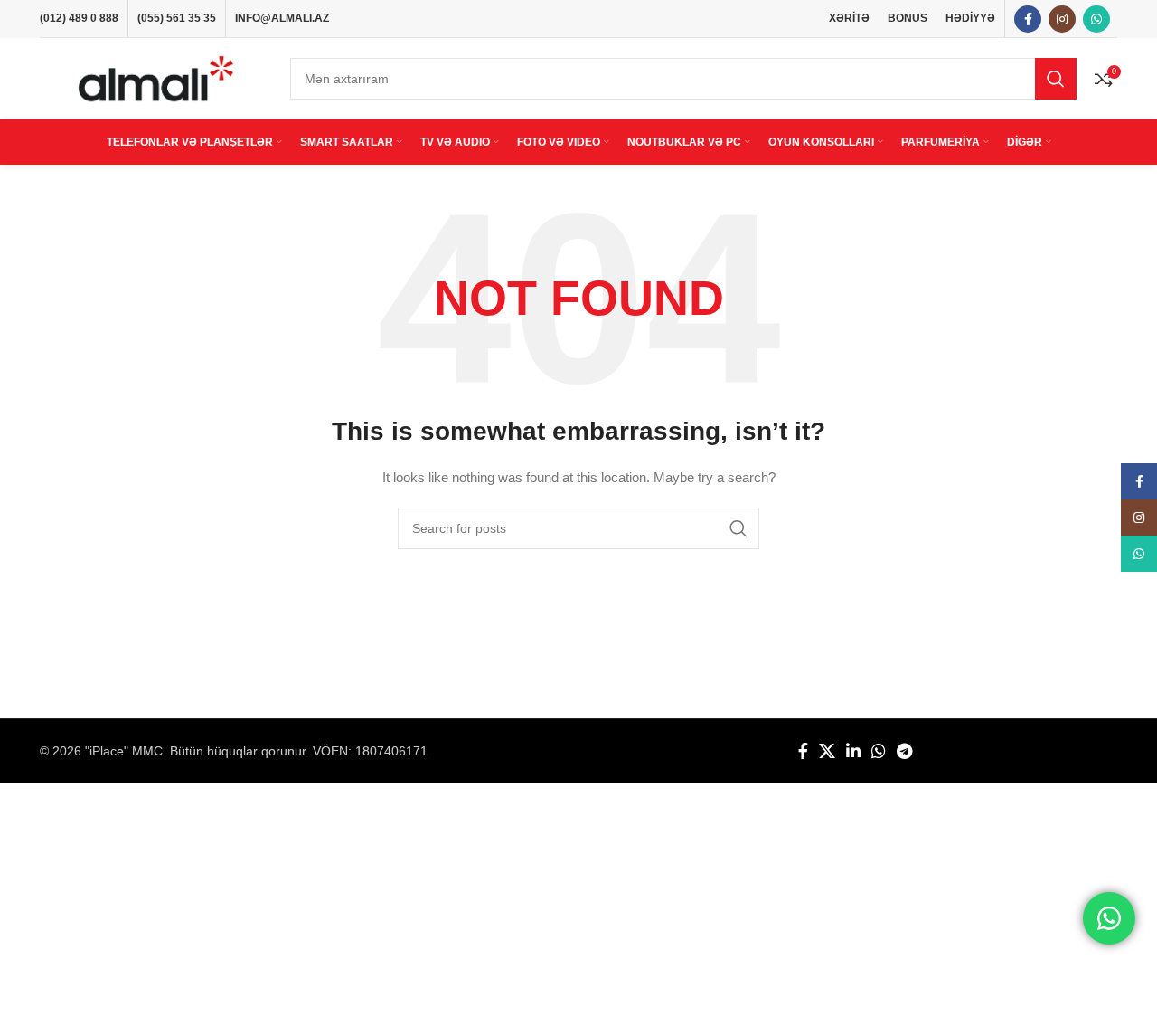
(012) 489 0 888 (79, 18)
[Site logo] (156, 78)
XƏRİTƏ (849, 18)
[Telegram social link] (904, 750)
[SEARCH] (1056, 79)
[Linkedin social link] (853, 750)
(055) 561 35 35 (176, 18)
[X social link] (827, 750)
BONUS (907, 18)
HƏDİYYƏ (970, 18)
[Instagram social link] (1062, 19)
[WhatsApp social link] (1096, 19)
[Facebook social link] (1027, 19)
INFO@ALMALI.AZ (282, 18)
